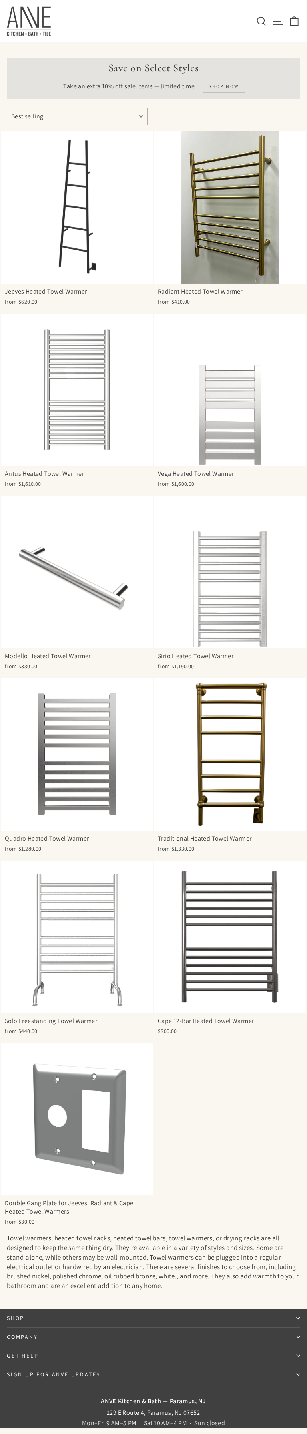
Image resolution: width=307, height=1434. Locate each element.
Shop (15, 1318)
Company (22, 1336)
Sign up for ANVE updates (53, 1374)
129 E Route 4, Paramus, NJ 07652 (153, 1412)
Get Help (22, 1355)
